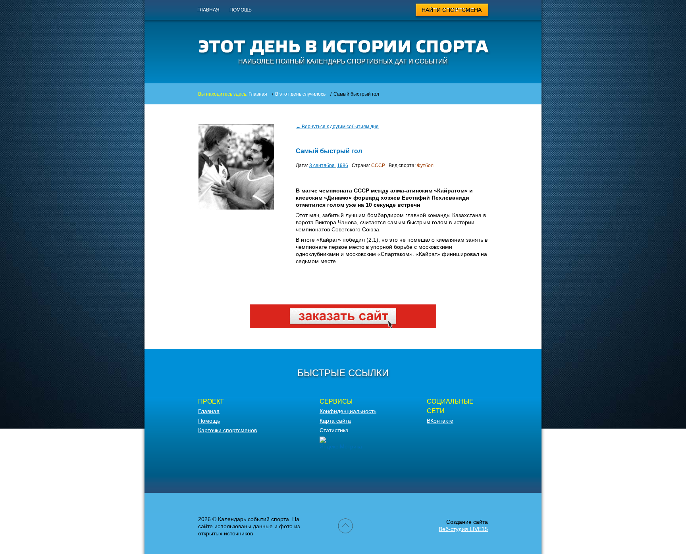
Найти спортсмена (452, 11)
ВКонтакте (440, 420)
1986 (342, 165)
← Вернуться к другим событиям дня (337, 126)
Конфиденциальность (348, 411)
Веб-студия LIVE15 (463, 529)
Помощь (240, 10)
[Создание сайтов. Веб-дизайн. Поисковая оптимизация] (343, 326)
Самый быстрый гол (329, 151)
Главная (208, 10)
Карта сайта (335, 420)
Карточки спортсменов (227, 430)
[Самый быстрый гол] (236, 167)
